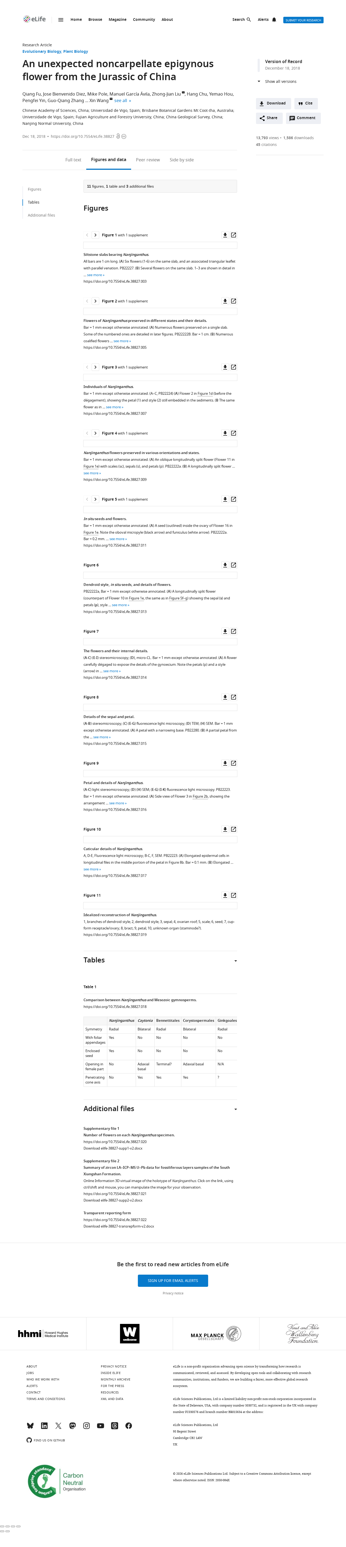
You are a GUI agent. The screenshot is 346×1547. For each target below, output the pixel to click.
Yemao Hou (221, 94)
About (167, 20)
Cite (308, 103)
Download (276, 103)
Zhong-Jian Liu (166, 94)
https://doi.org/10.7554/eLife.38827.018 (115, 1006)
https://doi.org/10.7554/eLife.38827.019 (115, 934)
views (267, 138)
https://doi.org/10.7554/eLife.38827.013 (115, 611)
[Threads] (114, 1428)
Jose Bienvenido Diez (64, 94)
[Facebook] (128, 1428)
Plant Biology (75, 52)
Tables (33, 202)
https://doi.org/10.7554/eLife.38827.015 (115, 743)
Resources (110, 1392)
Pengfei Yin (33, 100)
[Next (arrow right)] (7, 1531)
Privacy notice (173, 1293)
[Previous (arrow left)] (2, 1531)
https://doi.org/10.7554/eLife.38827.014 (115, 677)
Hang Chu (197, 94)
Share (272, 118)
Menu (61, 20)
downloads (298, 138)
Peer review (148, 160)
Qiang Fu (31, 94)
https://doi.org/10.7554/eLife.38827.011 (115, 545)
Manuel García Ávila (129, 94)
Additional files (41, 215)
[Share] (7, 1526)
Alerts (263, 20)
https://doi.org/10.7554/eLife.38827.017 (115, 875)
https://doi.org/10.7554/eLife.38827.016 (115, 809)
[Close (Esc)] (2, 1526)
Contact (33, 1392)
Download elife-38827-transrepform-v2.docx (119, 1226)
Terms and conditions (45, 1399)
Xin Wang (99, 100)
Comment (308, 119)
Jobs (30, 1373)
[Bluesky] (30, 1428)
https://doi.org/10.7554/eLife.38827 (82, 136)
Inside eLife (111, 1373)
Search (238, 20)
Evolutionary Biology (41, 52)
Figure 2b (200, 796)
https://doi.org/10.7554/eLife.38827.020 (115, 1141)
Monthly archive (116, 1379)
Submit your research (303, 20)
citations (266, 145)
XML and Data (112, 1399)
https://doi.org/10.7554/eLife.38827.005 (115, 347)
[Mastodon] (72, 1428)
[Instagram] (86, 1428)
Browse (95, 20)
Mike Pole (97, 94)
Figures (108, 160)
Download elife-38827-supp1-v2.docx (113, 1148)
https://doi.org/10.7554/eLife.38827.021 (115, 1193)
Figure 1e (91, 466)
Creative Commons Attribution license (273, 1473)
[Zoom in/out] (18, 1526)
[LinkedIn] (44, 1428)
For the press (112, 1386)
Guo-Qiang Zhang (66, 100)
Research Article (37, 45)
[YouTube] (100, 1428)
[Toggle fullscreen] (13, 1526)
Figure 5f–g (178, 598)
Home (76, 20)
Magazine (118, 20)
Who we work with (42, 1379)
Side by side (182, 160)
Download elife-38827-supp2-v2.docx (113, 1200)
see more (94, 275)
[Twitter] (58, 1428)
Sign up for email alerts (173, 1281)
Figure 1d (205, 393)
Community (144, 20)
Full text (73, 160)
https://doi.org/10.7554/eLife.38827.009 (115, 479)
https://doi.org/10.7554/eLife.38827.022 (115, 1219)
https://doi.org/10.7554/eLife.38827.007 (115, 413)
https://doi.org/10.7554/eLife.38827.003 (115, 281)
